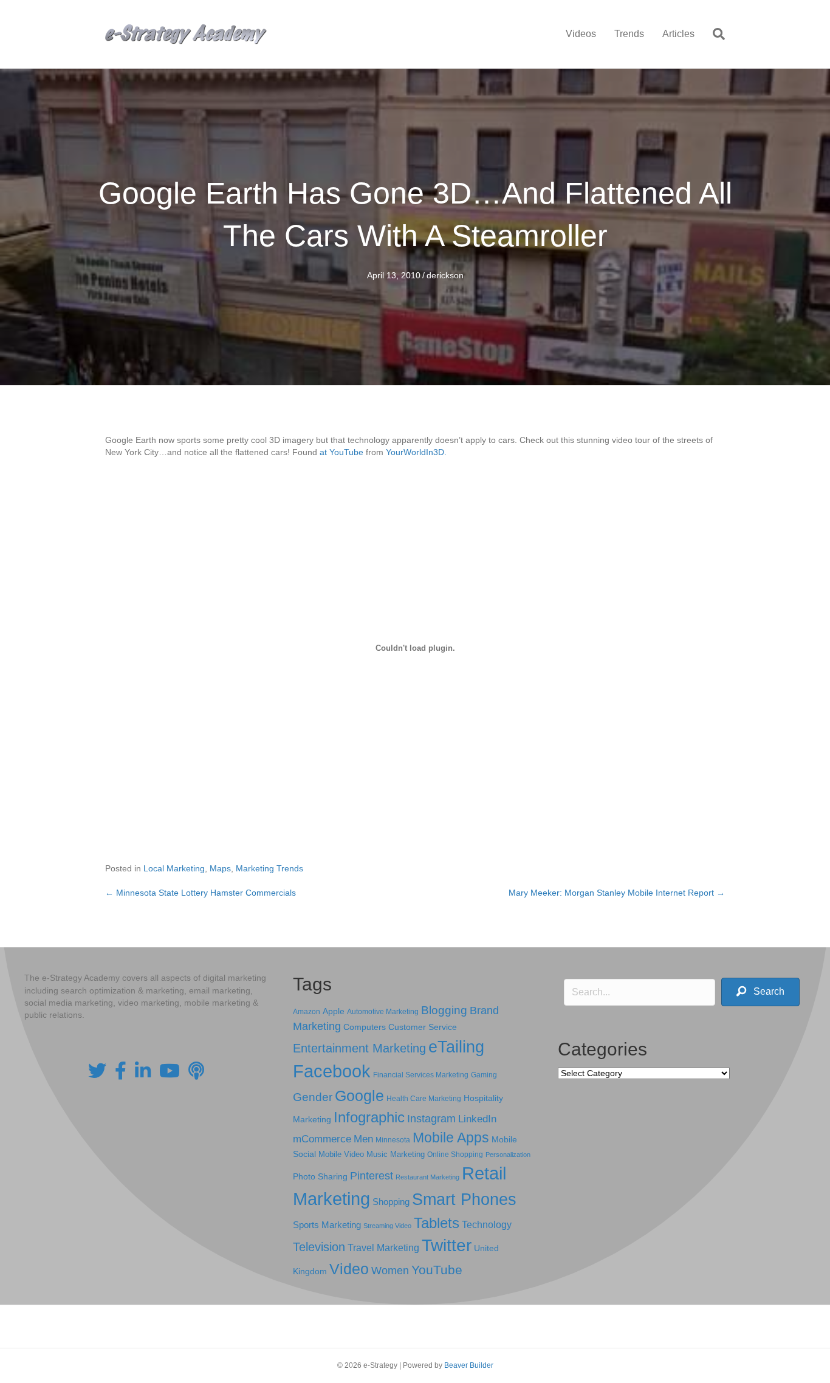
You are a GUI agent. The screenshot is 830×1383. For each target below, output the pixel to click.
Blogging (444, 1010)
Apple (334, 1011)
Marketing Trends (269, 868)
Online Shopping (455, 1154)
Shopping (391, 1202)
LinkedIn (477, 1119)
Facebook (332, 1071)
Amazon (306, 1011)
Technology (487, 1225)
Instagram (431, 1119)
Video (349, 1269)
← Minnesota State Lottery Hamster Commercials (200, 892)
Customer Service (422, 1027)
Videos (581, 34)
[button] (760, 992)
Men (363, 1139)
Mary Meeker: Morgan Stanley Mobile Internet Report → (617, 892)
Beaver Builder (468, 1365)
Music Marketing (395, 1154)
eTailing (456, 1046)
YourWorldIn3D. (416, 452)
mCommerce (322, 1139)
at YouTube (341, 452)
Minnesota (393, 1140)
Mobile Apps (451, 1137)
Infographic (369, 1117)
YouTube (436, 1270)
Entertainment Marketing (359, 1048)
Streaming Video (387, 1225)
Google (359, 1095)
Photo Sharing (320, 1176)
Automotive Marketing (383, 1011)
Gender (312, 1097)
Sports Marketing (327, 1225)
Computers (364, 1027)
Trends (629, 34)
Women (390, 1271)
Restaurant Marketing (427, 1177)
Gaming (484, 1075)
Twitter (447, 1245)
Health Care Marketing (423, 1098)
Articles (678, 34)
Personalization (507, 1154)
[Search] (714, 34)
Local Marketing (174, 868)
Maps (220, 868)
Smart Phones (464, 1199)
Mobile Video (341, 1154)
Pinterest (371, 1176)
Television (319, 1247)
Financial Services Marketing (420, 1075)
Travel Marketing (383, 1248)
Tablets (436, 1223)
